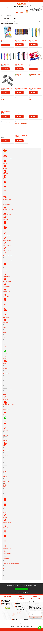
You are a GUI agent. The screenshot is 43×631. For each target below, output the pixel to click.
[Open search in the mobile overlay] (36, 5)
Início (2, 15)
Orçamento (5, 44)
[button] (7, 8)
